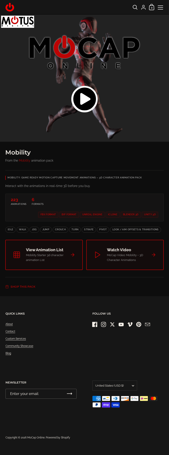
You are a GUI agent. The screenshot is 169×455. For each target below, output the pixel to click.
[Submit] (69, 394)
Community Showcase (19, 345)
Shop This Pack (23, 286)
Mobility (24, 160)
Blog (8, 353)
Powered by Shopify (58, 437)
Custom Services (16, 338)
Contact (10, 331)
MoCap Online (36, 437)
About (9, 324)
